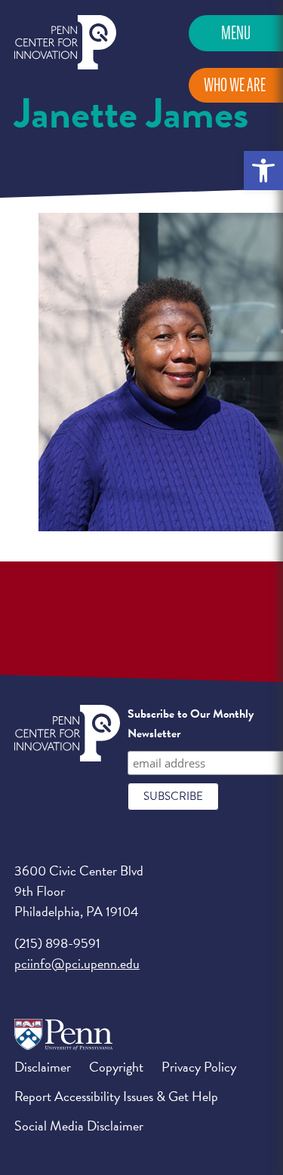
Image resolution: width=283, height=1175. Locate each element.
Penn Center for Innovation (65, 42)
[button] (263, 170)
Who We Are (235, 84)
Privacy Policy (198, 1067)
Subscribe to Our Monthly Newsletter (191, 724)
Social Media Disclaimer (78, 1125)
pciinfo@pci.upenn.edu (77, 963)
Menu (236, 32)
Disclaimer (42, 1067)
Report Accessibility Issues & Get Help (116, 1096)
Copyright (116, 1067)
